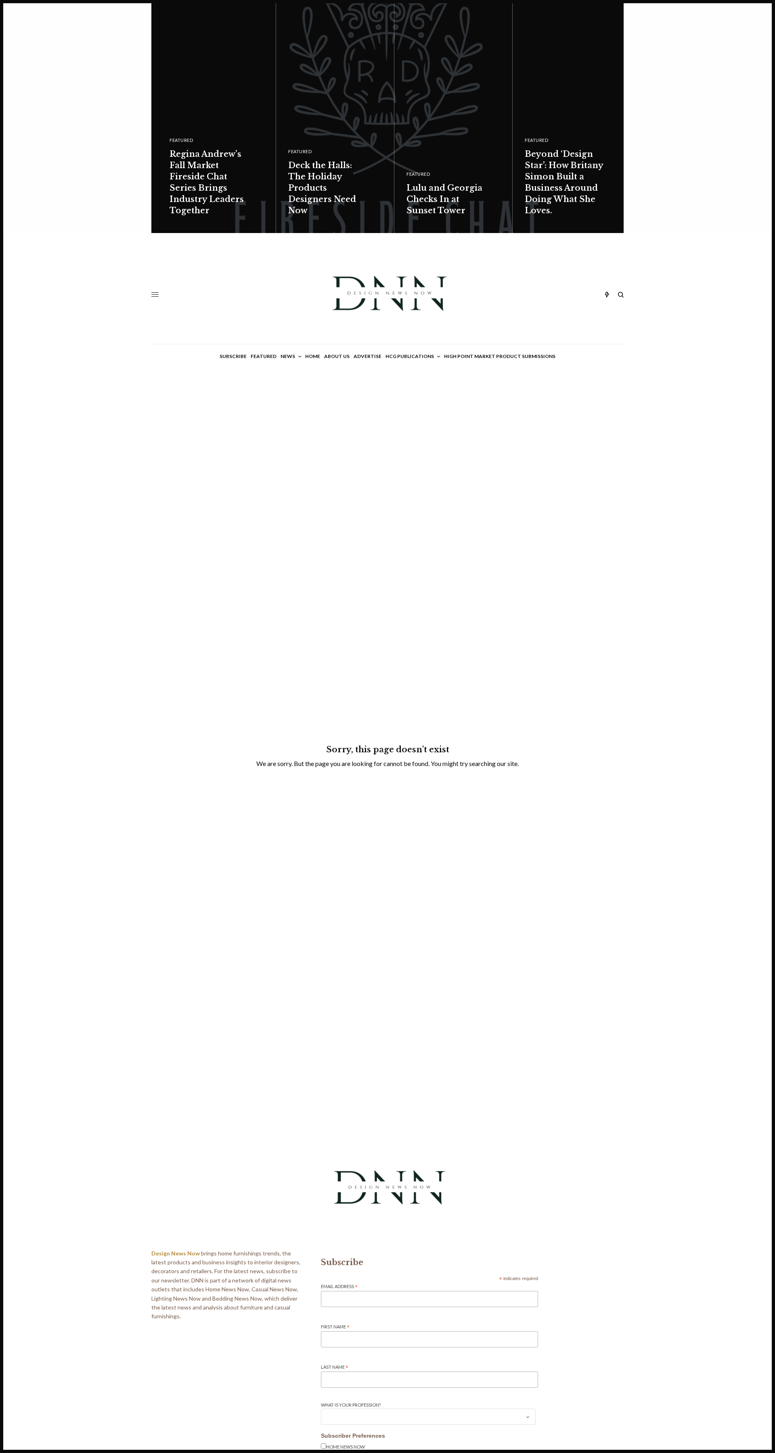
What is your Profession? (351, 1404)
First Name (335, 1327)
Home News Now (345, 1446)
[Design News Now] (387, 294)
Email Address (339, 1287)
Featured (181, 140)
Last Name (334, 1367)
